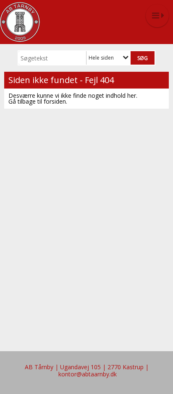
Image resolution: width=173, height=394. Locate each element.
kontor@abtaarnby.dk (87, 374)
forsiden (55, 101)
